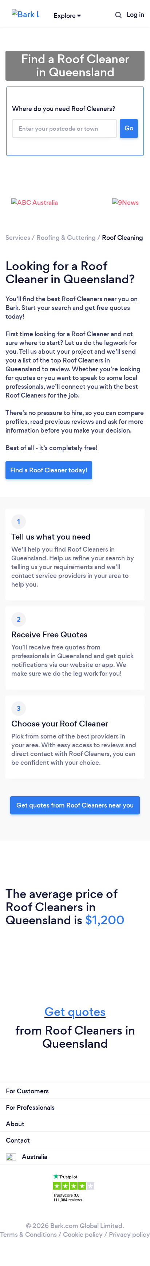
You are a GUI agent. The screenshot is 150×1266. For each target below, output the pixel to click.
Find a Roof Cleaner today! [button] (48, 470)
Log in (135, 14)
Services (17, 237)
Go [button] (129, 128)
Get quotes (75, 1012)
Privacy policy (129, 1234)
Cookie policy (83, 1234)
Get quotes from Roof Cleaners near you (75, 805)
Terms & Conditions (28, 1234)
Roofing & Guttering (66, 237)
